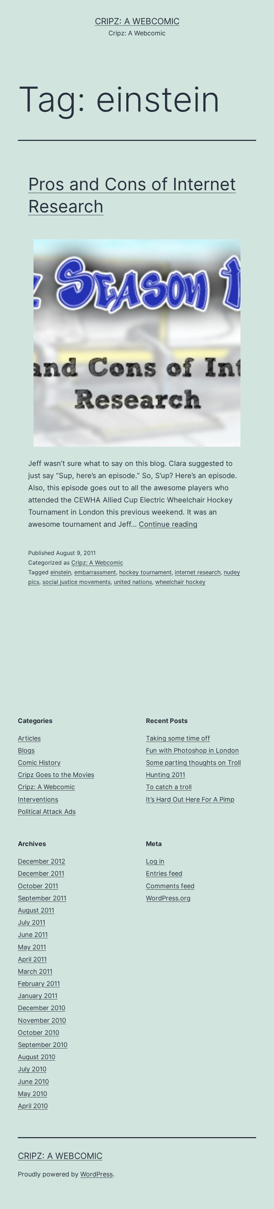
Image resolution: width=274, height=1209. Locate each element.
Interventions (38, 799)
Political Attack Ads (47, 811)
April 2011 (32, 959)
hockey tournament (145, 572)
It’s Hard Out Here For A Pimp (190, 799)
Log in (155, 861)
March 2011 (35, 971)
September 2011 (42, 898)
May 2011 (32, 947)
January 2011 (37, 995)
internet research (197, 572)
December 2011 (41, 873)
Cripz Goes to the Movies (56, 774)
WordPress (96, 1174)
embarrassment (95, 572)
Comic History (39, 762)
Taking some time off (178, 738)
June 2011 (33, 934)
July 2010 (32, 1069)
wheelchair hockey (180, 581)
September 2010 (42, 1044)
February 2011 (39, 983)
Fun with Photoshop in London (192, 750)
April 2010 (33, 1106)
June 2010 (33, 1081)
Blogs (26, 750)
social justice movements (76, 581)
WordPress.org (168, 898)
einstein (60, 572)
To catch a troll (169, 787)
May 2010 (32, 1093)
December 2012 (41, 861)
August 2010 (36, 1057)
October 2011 (38, 886)
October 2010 (38, 1032)
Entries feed (164, 873)
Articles (29, 738)
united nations (133, 581)
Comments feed (170, 886)
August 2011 (36, 910)
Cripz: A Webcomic (137, 21)
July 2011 (31, 922)
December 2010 (41, 1008)
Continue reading (168, 524)
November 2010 (42, 1020)
